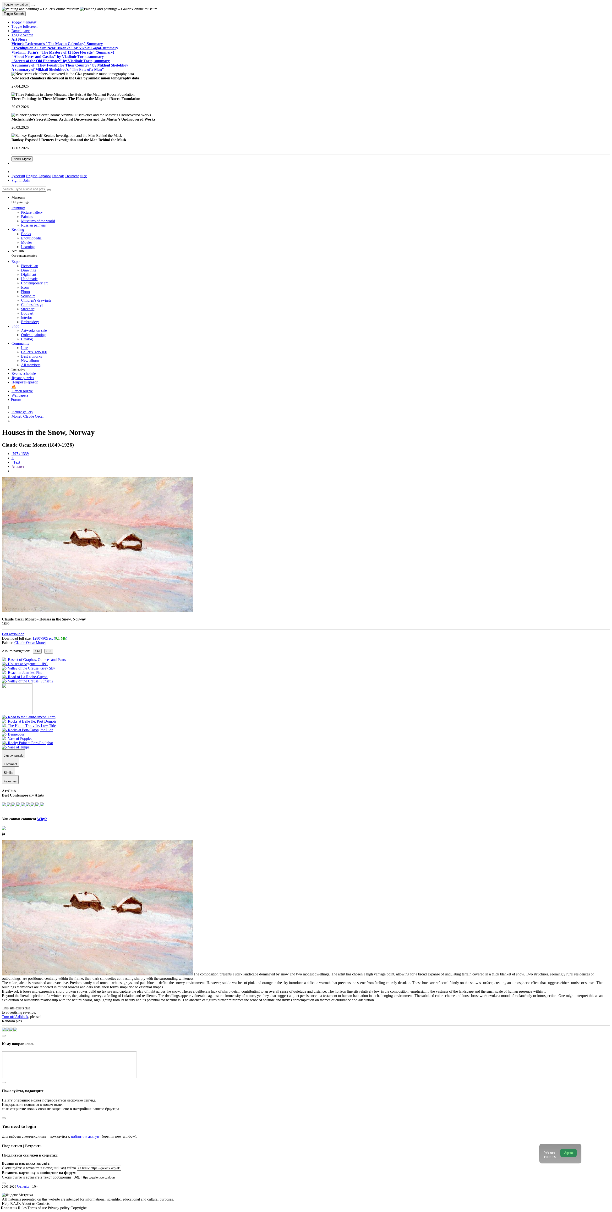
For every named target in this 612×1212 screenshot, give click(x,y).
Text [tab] (16, 462)
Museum (20, 199)
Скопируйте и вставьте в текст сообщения (36, 1177)
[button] (23, 22)
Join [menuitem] (26, 180)
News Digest (22, 159)
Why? (42, 819)
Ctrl (37, 651)
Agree (568, 1153)
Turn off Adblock (15, 1017)
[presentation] (310, 471)
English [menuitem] (32, 176)
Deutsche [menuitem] (72, 176)
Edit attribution (13, 634)
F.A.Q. (16, 1203)
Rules (22, 1208)
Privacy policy (59, 1208)
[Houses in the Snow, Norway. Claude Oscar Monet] (97, 611)
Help (6, 1203)
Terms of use (37, 1208)
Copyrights (79, 1208)
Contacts (42, 1203)
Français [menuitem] (58, 176)
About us (29, 1203)
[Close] (49, 190)
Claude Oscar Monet (30, 643)
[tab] (20, 454)
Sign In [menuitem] (16, 180)
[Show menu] (33, 5)
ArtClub (24, 253)
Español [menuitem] (44, 176)
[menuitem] (83, 176)
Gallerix (23, 1186)
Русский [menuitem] (18, 176)
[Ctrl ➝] (28, 717)
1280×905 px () (50, 638)
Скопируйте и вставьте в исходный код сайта (39, 1168)
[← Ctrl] (27, 681)
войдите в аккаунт (86, 1137)
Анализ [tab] (17, 467)
